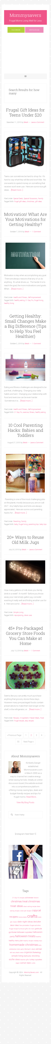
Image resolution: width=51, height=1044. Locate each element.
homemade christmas (23, 944)
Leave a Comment (37, 122)
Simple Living (18, 612)
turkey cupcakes (36, 959)
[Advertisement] (25, 54)
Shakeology (36, 952)
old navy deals (15, 952)
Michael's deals (30, 949)
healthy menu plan (16, 941)
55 (18, 742)
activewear (29, 898)
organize (28, 952)
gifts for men (29, 929)
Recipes (16, 718)
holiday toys (38, 941)
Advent (36, 898)
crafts (32, 916)
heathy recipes (28, 941)
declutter (37, 922)
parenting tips (33, 524)
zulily (33, 963)
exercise (26, 412)
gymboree (12, 932)
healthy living (9, 303)
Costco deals (22, 917)
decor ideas (14, 925)
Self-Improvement (34, 297)
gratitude (38, 929)
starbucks (27, 956)
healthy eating (19, 300)
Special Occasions (30, 199)
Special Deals (18, 199)
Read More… (31, 797)
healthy (38, 937)
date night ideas (25, 921)
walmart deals (25, 963)
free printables (24, 925)
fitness (32, 412)
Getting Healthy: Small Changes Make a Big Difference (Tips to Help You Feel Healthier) (25, 326)
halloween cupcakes (24, 932)
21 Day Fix (29, 300)
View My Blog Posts (25, 802)
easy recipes (29, 721)
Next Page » (29, 742)
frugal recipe (13, 929)
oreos (22, 952)
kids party (20, 949)
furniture (21, 929)
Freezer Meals (34, 718)
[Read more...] (17, 190)
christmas (30, 201)
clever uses (28, 615)
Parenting (16, 521)
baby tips (43, 524)
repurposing (18, 615)
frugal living (38, 300)
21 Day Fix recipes (18, 898)
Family (40, 199)
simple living (17, 956)
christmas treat (19, 901)
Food (42, 718)
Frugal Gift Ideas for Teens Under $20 (25, 112)
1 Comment (36, 232)
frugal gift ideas (20, 201)
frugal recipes (19, 721)
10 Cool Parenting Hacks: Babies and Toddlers (25, 430)
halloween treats (25, 936)
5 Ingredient (24, 718)
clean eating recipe (29, 906)
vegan (18, 963)
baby (16, 524)
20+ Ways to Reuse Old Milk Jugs (25, 539)
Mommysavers (25, 15)
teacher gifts (24, 960)
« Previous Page (14, 735)
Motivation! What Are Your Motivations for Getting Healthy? (25, 219)
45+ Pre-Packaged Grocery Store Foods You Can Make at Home (25, 635)
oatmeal (39, 949)
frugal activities (35, 925)
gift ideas (38, 201)
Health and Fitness (20, 297)
